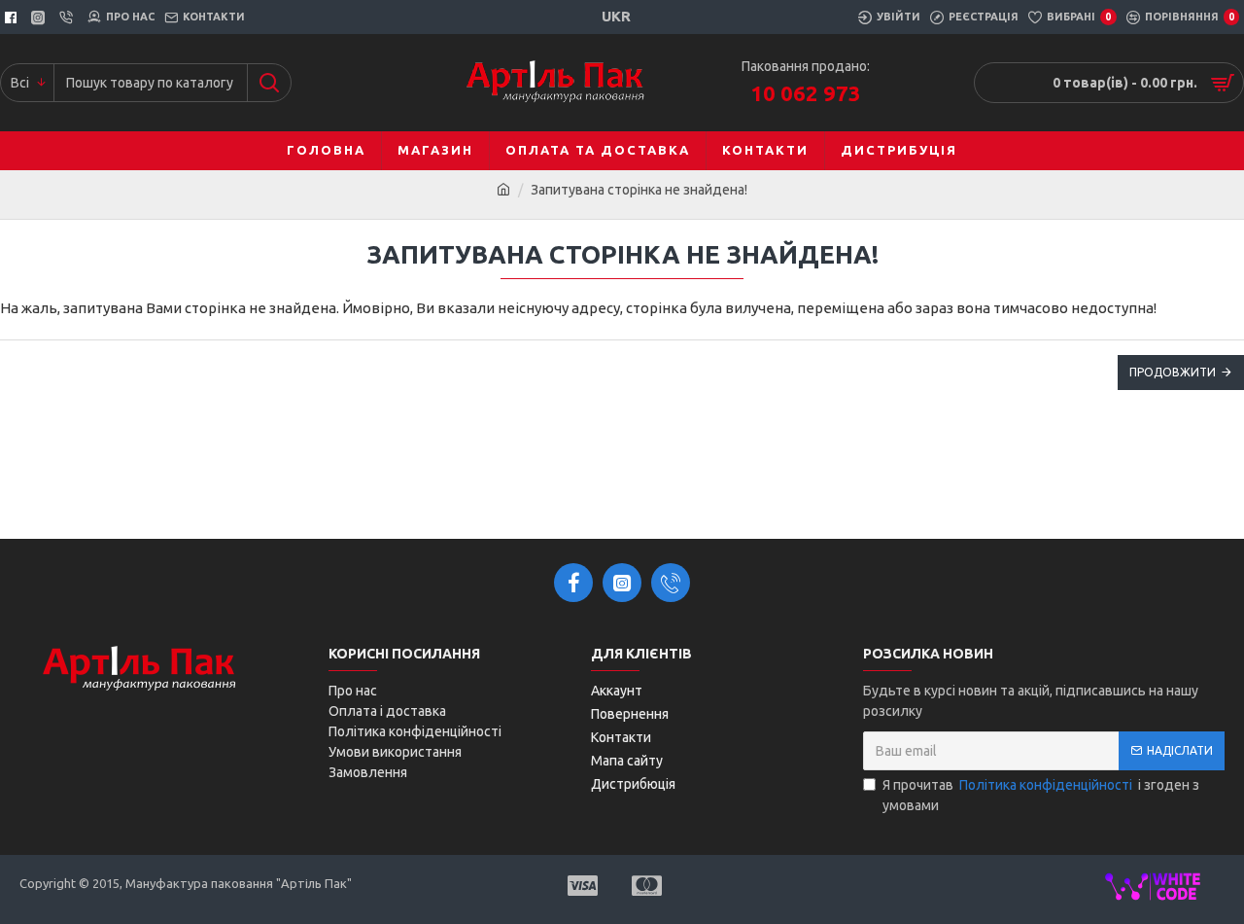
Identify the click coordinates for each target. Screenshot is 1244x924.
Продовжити (1172, 372)
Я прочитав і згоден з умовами (1040, 795)
